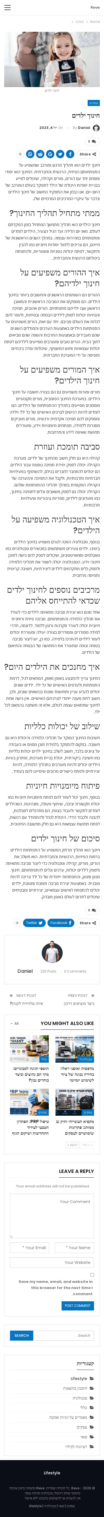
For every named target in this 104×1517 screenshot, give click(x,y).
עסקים (94, 103)
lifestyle (35, 1506)
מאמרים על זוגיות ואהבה (68, 1417)
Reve (95, 7)
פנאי (83, 1437)
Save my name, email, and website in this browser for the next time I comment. (56, 1288)
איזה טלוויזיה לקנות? (26, 1003)
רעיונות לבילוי (76, 1446)
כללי (44, 1059)
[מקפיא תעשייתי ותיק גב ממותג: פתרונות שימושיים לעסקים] (74, 1102)
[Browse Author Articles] (52, 952)
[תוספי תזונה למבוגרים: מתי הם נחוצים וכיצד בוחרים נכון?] (29, 1049)
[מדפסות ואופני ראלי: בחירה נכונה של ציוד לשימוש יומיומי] (74, 1049)
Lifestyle (79, 1378)
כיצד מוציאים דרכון (79, 1003)
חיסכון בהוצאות (75, 1388)
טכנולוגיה (86, 1059)
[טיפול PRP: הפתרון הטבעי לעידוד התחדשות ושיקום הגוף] (29, 1102)
